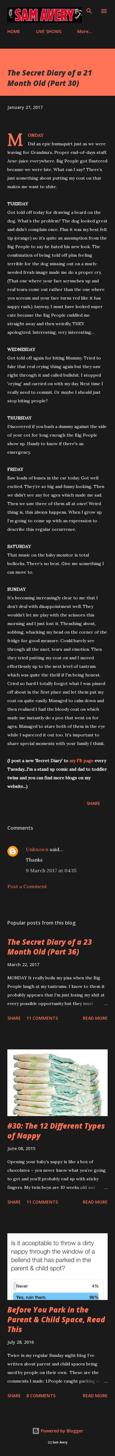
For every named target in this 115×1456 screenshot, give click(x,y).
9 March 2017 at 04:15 (51, 870)
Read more (95, 1018)
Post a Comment (27, 886)
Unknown (37, 849)
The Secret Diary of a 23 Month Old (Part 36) (49, 947)
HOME (13, 31)
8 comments (41, 1395)
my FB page (82, 760)
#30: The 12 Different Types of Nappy (56, 1131)
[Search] (89, 11)
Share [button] (93, 803)
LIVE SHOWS (48, 31)
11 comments (42, 1018)
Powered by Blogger (61, 1431)
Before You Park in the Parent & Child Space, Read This (56, 1319)
